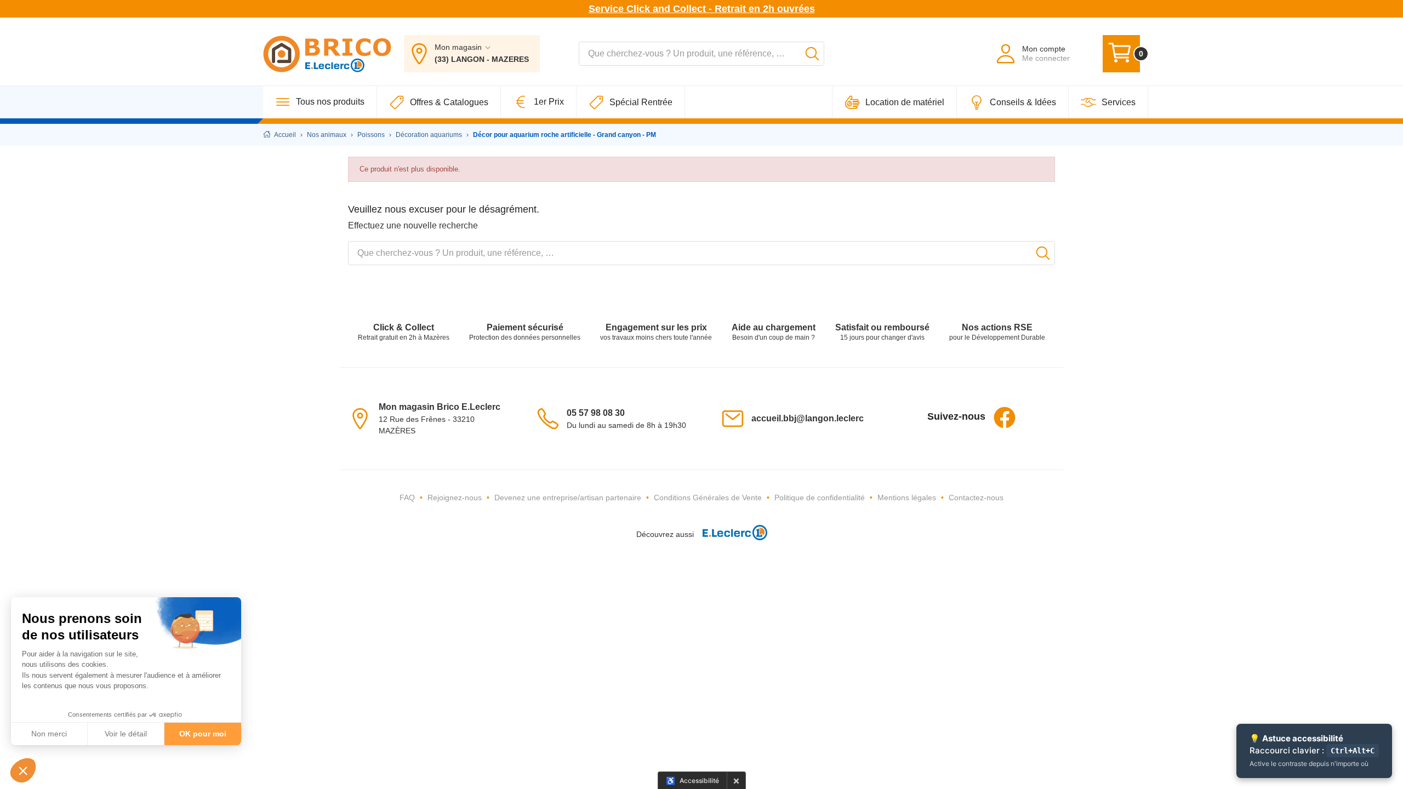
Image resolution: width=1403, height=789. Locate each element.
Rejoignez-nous (454, 497)
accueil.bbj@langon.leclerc (807, 418)
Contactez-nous (976, 497)
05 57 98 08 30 (596, 413)
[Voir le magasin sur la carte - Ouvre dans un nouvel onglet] (363, 418)
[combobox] (701, 54)
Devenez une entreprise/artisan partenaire (567, 497)
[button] (23, 770)
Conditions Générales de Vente (708, 497)
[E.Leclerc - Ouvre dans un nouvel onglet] (730, 534)
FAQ (407, 497)
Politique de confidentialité (819, 497)
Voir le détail (126, 733)
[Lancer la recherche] (812, 53)
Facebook (1005, 417)
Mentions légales (906, 497)
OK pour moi (202, 733)
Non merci (49, 733)
